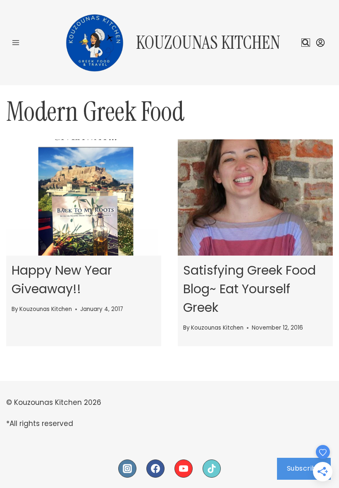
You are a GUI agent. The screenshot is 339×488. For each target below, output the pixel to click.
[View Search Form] (305, 42)
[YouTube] (183, 468)
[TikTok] (212, 468)
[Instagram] (127, 468)
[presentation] (83, 197)
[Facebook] (155, 468)
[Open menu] (16, 42)
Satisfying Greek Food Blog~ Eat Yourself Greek (249, 288)
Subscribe (304, 468)
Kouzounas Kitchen (45, 309)
